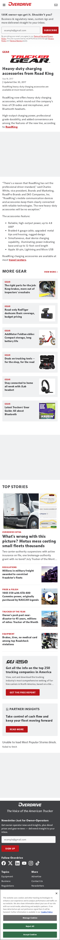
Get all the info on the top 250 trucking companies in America (28, 670)
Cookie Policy (47, 912)
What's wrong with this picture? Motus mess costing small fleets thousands (29, 541)
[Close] (56, 893)
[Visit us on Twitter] (10, 862)
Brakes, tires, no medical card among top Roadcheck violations (19, 641)
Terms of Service (16, 40)
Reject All (30, 926)
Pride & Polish (10, 589)
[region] (30, 914)
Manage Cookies (30, 918)
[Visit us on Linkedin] (17, 862)
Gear (5, 51)
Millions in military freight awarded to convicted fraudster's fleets (18, 574)
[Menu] (4, 5)
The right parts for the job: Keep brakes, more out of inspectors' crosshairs (20, 289)
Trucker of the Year (13, 611)
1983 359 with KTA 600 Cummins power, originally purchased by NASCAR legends (20, 596)
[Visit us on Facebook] (3, 862)
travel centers (17, 259)
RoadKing (11, 126)
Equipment (8, 634)
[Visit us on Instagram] (31, 862)
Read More (17, 729)
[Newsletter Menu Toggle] (56, 5)
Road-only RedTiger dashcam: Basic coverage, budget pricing (20, 313)
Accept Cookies (30, 934)
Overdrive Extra (11, 532)
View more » (51, 272)
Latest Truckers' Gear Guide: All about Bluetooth (17, 411)
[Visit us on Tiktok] (37, 862)
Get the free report (23, 692)
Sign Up (10, 848)
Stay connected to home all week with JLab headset (19, 386)
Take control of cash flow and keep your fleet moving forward (29, 718)
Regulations (9, 567)
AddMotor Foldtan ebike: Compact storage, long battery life (20, 338)
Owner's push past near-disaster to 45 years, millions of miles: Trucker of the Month (20, 619)
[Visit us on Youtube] (24, 862)
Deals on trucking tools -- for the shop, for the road (20, 360)
